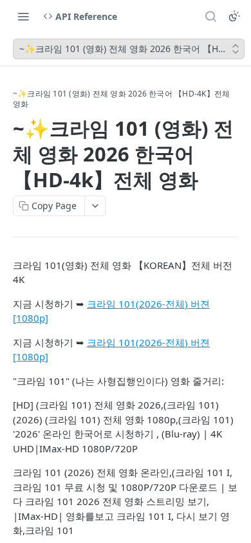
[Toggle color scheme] (234, 16)
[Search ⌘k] (210, 16)
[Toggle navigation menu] (23, 16)
